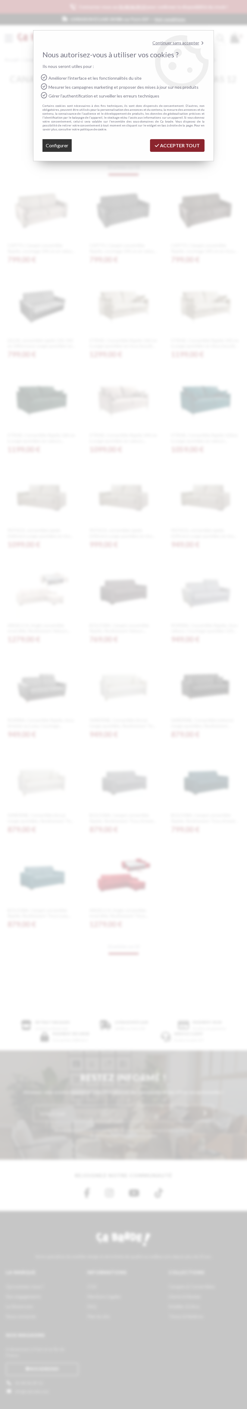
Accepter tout (179, 145)
